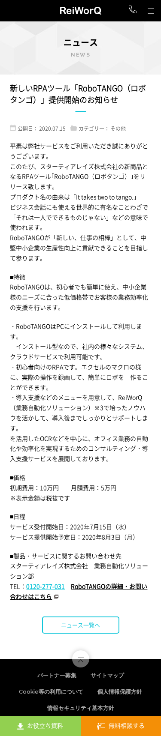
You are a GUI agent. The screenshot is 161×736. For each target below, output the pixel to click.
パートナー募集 (56, 675)
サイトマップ (107, 675)
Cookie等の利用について (51, 691)
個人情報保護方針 (119, 691)
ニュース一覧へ (80, 625)
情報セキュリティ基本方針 (80, 708)
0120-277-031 (45, 586)
